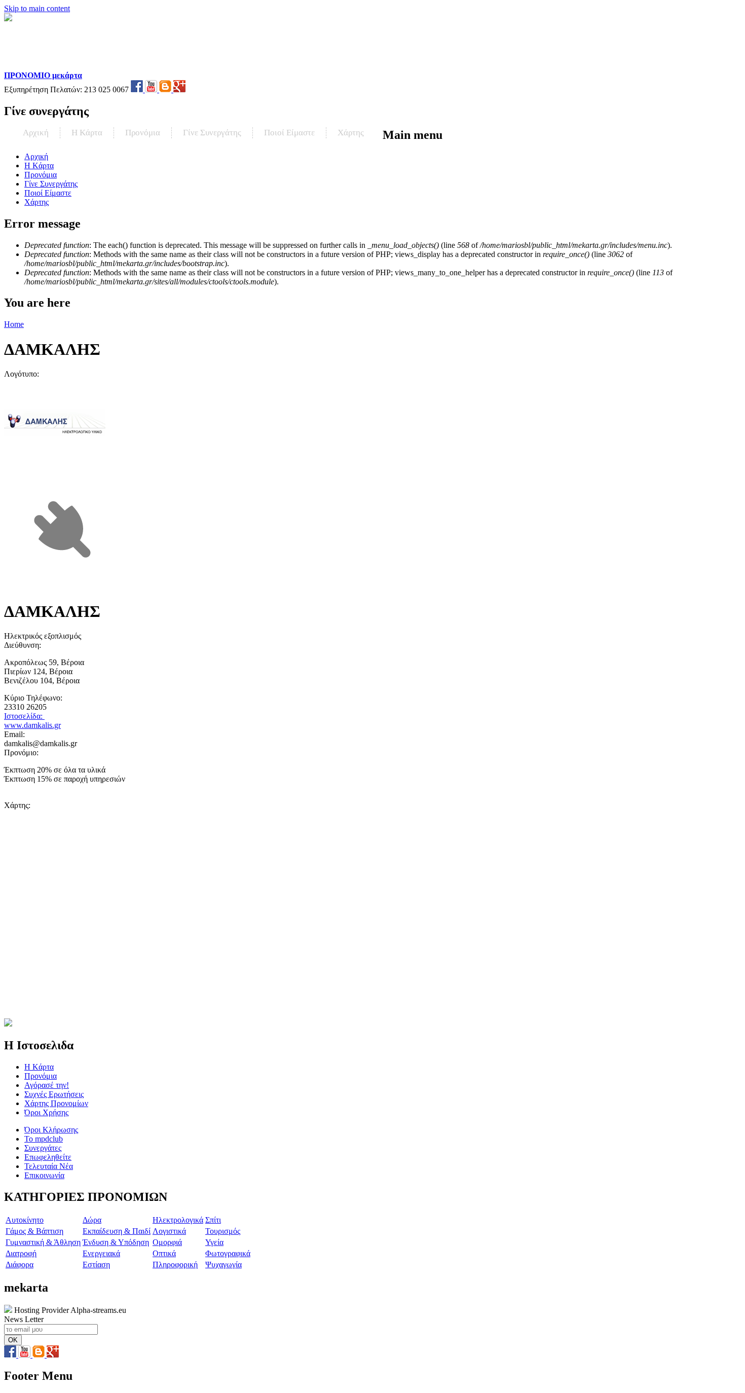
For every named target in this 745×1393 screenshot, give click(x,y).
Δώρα (92, 1220)
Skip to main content (37, 8)
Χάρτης (351, 132)
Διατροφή (21, 1253)
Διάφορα (19, 1264)
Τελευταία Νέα (48, 1166)
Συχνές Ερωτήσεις (54, 1094)
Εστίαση (96, 1264)
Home (14, 324)
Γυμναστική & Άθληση (43, 1242)
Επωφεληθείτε (47, 1157)
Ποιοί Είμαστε (289, 132)
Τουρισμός (222, 1231)
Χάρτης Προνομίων (56, 1103)
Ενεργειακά (101, 1253)
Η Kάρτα (86, 132)
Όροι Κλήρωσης (51, 1129)
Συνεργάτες (42, 1148)
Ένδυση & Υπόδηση (116, 1242)
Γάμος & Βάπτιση (34, 1231)
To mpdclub (43, 1138)
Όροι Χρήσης (46, 1112)
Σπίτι (213, 1220)
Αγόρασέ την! (46, 1085)
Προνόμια (142, 132)
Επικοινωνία (44, 1175)
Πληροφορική (175, 1264)
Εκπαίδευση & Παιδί (117, 1231)
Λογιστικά (169, 1231)
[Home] (69, 66)
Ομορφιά (167, 1242)
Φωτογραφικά (227, 1253)
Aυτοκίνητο (25, 1220)
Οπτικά (164, 1253)
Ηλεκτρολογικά (178, 1220)
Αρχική (36, 132)
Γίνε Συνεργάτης (212, 132)
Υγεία (214, 1242)
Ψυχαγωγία (223, 1264)
